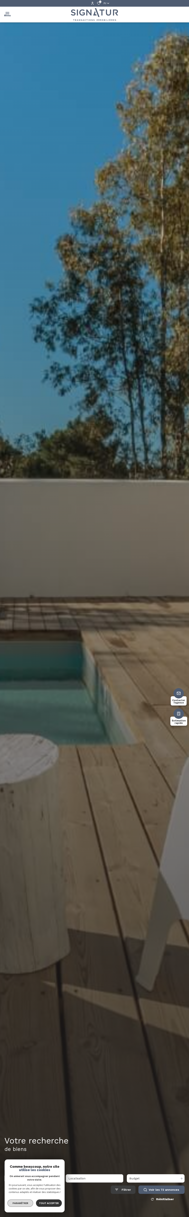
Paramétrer (20, 1203)
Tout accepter (49, 1203)
